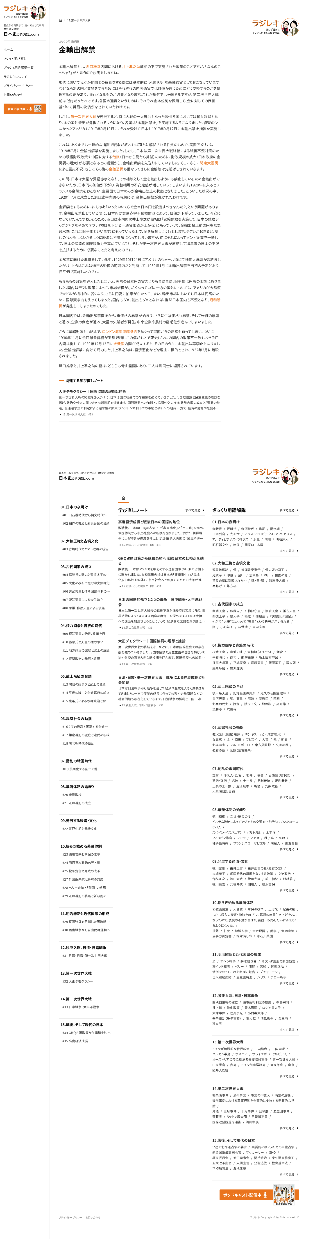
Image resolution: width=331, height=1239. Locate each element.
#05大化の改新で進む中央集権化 (86, 583)
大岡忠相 (287, 931)
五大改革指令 (222, 1163)
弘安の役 (218, 750)
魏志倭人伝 (277, 580)
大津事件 (218, 1013)
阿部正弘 (277, 966)
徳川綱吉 (218, 884)
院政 (251, 698)
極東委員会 (220, 1157)
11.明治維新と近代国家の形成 (85, 913)
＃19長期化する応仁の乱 (80, 769)
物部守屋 (254, 611)
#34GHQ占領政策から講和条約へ (86, 1032)
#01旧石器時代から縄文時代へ (84, 515)
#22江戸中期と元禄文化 (79, 828)
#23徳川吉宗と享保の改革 (81, 854)
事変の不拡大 (260, 1095)
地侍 (249, 775)
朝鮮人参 (241, 931)
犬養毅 (119, 343)
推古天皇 (289, 611)
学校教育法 (220, 1168)
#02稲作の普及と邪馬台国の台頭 (86, 523)
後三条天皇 (220, 693)
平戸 (282, 838)
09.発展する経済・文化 (79, 820)
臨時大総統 (220, 1070)
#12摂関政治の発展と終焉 (81, 658)
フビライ (251, 739)
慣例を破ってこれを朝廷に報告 (233, 971)
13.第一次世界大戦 (76, 973)
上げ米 (273, 909)
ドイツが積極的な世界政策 (230, 1048)
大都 (265, 739)
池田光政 (236, 879)
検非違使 (236, 668)
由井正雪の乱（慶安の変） (265, 868)
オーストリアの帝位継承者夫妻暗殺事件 (240, 1059)
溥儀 (215, 1111)
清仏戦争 (267, 1018)
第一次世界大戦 (83, 116)
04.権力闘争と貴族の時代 (81, 625)
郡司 (233, 657)
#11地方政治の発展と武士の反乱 (86, 650)
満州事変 (239, 1095)
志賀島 (254, 575)
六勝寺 (231, 709)
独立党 (217, 1023)
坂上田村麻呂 (268, 657)
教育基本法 (280, 1163)
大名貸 (238, 909)
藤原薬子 (275, 662)
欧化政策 (233, 1007)
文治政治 (284, 873)
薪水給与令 (248, 961)
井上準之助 (131, 66)
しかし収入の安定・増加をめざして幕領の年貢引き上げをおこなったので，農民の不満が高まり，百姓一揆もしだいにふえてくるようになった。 (254, 920)
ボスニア (241, 1054)
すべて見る (193, 510)
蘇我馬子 (236, 611)
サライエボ (259, 1054)
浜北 (256, 539)
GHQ (272, 1152)
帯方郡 (231, 586)
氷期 (262, 528)
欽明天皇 (218, 611)
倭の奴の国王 (274, 569)
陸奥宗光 (236, 1013)
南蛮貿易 (291, 843)
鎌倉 (280, 652)
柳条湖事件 (220, 1095)
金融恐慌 (116, 169)
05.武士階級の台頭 (76, 676)
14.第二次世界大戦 (76, 998)
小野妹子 (226, 627)
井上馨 (217, 1007)
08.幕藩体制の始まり (77, 786)
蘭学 (273, 931)
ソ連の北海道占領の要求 (229, 1147)
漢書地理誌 (220, 569)
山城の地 (236, 652)
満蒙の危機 (282, 1095)
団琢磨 (264, 1111)
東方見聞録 (263, 745)
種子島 (269, 838)
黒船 (263, 966)
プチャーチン (268, 971)
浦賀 (252, 966)
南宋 (238, 739)
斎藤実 (217, 1116)
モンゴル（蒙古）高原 (226, 734)
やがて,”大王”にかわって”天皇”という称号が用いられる (251, 621)
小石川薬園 (265, 936)
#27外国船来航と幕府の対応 (82, 879)
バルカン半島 (221, 1054)
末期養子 (218, 873)
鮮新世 (217, 528)
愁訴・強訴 (219, 780)
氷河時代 (247, 528)
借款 (116, 156)
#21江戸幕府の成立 (76, 803)
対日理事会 (241, 1157)
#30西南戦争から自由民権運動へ (86, 930)
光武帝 (217, 575)
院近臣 (264, 698)
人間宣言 (242, 1163)
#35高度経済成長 (75, 1041)
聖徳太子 (218, 616)
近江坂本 (242, 786)
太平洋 (271, 832)
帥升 (267, 575)
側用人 (252, 884)
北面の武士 (220, 704)
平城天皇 (239, 662)
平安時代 (218, 657)
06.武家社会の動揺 (76, 718)
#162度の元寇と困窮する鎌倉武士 (85, 727)
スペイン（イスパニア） (227, 832)
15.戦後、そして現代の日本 (82, 1024)
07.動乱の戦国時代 (76, 760)
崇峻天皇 (271, 611)
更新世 (231, 528)
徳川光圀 (254, 879)
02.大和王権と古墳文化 (79, 541)
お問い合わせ (13, 94)
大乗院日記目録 (223, 791)
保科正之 (218, 879)
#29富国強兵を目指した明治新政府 (86, 922)
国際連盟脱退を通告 (226, 1122)
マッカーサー (255, 1152)
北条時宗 (218, 745)
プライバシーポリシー (18, 85)
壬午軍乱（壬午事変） (226, 1018)
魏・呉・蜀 (257, 580)
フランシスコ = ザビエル (249, 843)
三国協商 (260, 1048)
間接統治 (260, 1157)
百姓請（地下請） (280, 775)
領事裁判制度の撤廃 (257, 1002)
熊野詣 (267, 704)
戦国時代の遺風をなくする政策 (251, 873)
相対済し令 (244, 936)
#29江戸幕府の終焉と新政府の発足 (86, 897)
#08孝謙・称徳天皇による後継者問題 (85, 609)
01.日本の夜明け (74, 507)
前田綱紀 (271, 879)
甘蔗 (227, 931)
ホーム (8, 49)
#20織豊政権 (72, 794)
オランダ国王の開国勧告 (278, 961)
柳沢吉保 (268, 884)
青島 (233, 1064)
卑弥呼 (217, 586)
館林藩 (288, 879)
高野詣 (281, 704)
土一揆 (248, 780)
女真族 (217, 739)
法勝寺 (217, 709)
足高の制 (289, 909)
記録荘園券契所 (244, 693)
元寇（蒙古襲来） (241, 750)
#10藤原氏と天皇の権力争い (82, 642)
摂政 (248, 616)
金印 (241, 575)
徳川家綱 (218, 816)
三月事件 (230, 1111)
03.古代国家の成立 (76, 566)
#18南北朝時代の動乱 (78, 743)
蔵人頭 (291, 662)
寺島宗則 (282, 1002)
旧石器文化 (220, 544)
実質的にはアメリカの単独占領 (273, 1147)
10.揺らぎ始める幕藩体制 (81, 846)
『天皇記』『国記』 (281, 616)
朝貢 (284, 739)
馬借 (257, 786)
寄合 (260, 775)
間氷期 (275, 528)
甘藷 (215, 931)
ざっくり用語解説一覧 (19, 67)
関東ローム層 (254, 544)
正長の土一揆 (221, 786)
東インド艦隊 (221, 966)
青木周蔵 (251, 1007)
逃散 (235, 780)
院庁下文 (250, 704)
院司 (276, 698)
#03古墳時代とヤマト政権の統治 (85, 549)
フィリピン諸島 (222, 838)
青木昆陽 (258, 931)
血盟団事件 (281, 1111)
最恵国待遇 (244, 977)
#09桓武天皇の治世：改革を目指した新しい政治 (85, 634)
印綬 (230, 575)
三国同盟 (278, 1048)
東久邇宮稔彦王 (283, 1157)
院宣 (236, 704)
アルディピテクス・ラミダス (230, 539)
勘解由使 (247, 657)
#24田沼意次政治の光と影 (81, 862)
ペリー (239, 966)
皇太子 (235, 616)
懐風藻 (260, 616)
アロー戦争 (278, 977)
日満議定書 (260, 1116)
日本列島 (218, 534)
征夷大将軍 (220, 662)
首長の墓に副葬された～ (229, 580)
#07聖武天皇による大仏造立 (82, 599)
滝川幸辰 (252, 1122)
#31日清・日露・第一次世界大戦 (84, 955)
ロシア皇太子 (271, 1007)
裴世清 (243, 627)
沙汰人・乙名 (232, 775)
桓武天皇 (218, 652)
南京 (291, 1064)
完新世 (235, 534)
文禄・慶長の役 (240, 816)
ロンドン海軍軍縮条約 (119, 331)
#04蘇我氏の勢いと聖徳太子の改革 (85, 575)
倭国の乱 (281, 575)
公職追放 (260, 1163)
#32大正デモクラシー (77, 981)
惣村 (215, 775)
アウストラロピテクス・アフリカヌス (268, 534)
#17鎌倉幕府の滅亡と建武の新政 (86, 735)
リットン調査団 (237, 1116)
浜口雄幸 (93, 66)
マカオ (254, 838)
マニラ (241, 838)
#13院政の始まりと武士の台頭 (84, 684)
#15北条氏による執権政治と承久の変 (85, 702)
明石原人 (282, 539)
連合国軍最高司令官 (226, 1152)
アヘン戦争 (228, 961)
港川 (268, 539)
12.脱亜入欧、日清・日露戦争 (84, 947)
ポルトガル (254, 832)
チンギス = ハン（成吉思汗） (263, 734)
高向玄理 (258, 627)
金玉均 (283, 1018)
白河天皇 (218, 698)
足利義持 (263, 780)
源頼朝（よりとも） (259, 652)
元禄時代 (236, 884)
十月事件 (247, 1111)
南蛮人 (275, 843)
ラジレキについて (15, 76)
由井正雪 (236, 868)
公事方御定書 (222, 936)
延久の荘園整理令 (273, 693)
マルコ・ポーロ (240, 745)
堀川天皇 (236, 698)
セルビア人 (279, 1054)
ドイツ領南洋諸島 (253, 1064)
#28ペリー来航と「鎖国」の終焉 (84, 887)
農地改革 (239, 1168)
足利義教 (281, 780)
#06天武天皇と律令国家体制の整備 (86, 592)
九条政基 (271, 786)
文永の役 (282, 745)
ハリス (261, 977)
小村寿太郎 (256, 1013)
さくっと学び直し (15, 58)
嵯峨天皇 (257, 662)
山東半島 (218, 1064)
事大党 (251, 1018)
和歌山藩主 (220, 909)
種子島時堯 (220, 843)
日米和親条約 (222, 977)
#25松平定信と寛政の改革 (81, 871)
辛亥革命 (276, 1064)
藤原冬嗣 (218, 668)
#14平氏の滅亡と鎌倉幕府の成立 (86, 692)
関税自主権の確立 (225, 1002)
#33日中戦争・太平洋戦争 (80, 1007)
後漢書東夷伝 (251, 569)
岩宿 (236, 544)
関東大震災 (209, 162)
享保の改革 (255, 909)
